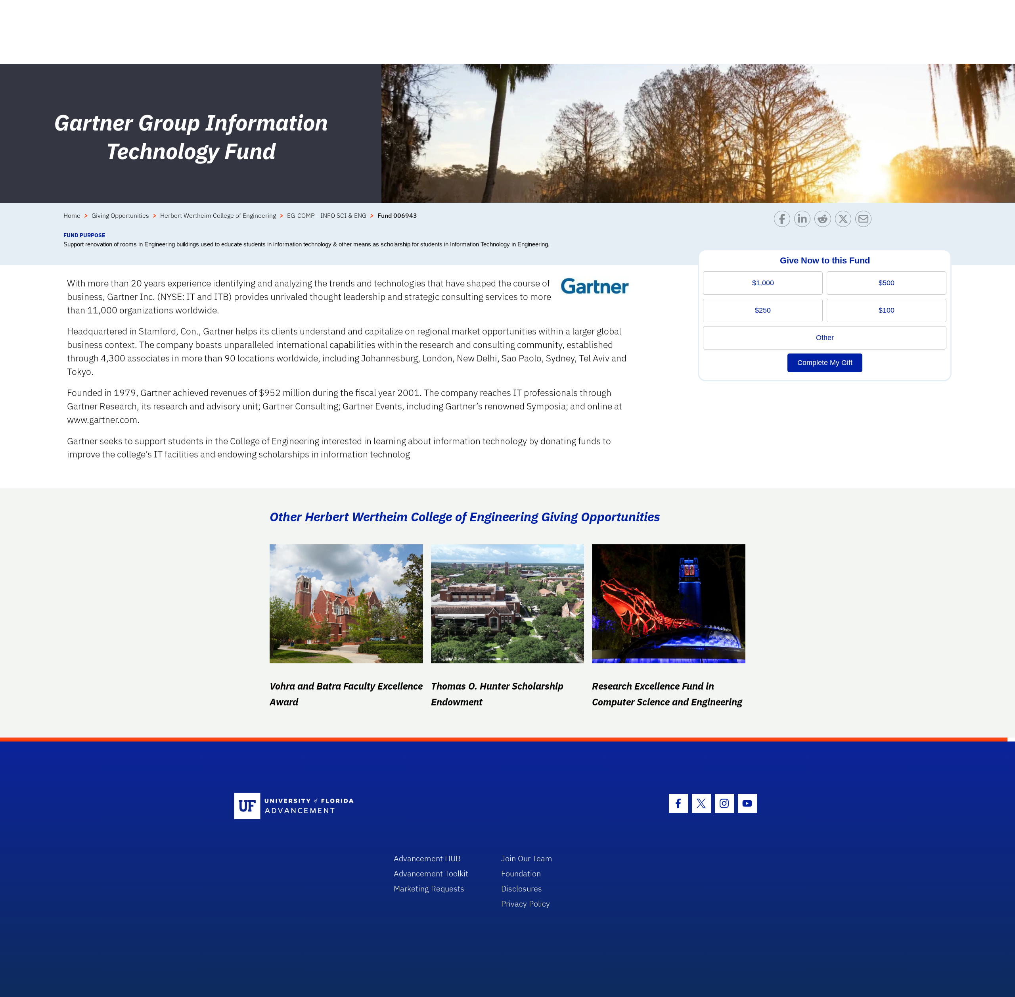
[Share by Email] (865, 221)
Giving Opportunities (120, 215)
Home (71, 215)
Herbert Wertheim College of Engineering (218, 215)
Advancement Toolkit (431, 873)
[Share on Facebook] (784, 221)
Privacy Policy (525, 903)
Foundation (521, 873)
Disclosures (521, 888)
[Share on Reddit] (824, 221)
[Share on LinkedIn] (804, 221)
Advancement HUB (427, 858)
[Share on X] (845, 221)
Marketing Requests (429, 888)
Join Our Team (526, 858)
